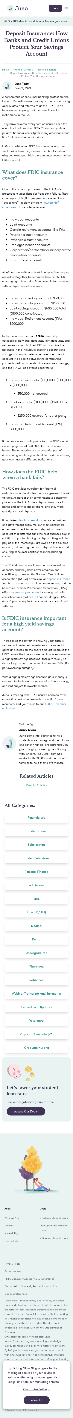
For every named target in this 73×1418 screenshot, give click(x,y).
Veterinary (36, 1020)
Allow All (36, 1400)
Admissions (36, 885)
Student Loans (36, 831)
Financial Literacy (23, 69)
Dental (36, 939)
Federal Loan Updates (36, 1007)
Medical (36, 926)
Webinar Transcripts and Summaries (36, 993)
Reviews (8, 1225)
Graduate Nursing (36, 1047)
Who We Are (11, 1217)
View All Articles (36, 785)
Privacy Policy (12, 1263)
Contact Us (11, 1241)
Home (5, 69)
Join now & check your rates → (51, 21)
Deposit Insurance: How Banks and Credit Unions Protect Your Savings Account (38, 74)
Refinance (36, 980)
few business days (30, 520)
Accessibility (11, 1233)
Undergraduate (36, 953)
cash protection (28, 592)
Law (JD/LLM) (36, 912)
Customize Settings (36, 1389)
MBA (36, 899)
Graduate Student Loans (53, 1217)
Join (55, 8)
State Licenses (12, 1271)
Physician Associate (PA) (36, 1034)
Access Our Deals (26, 1111)
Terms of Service (24, 1410)
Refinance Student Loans (53, 1238)
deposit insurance (58, 579)
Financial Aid (36, 817)
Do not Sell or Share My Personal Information (30, 1286)
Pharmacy (36, 966)
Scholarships (36, 844)
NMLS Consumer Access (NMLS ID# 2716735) (29, 1278)
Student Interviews (36, 858)
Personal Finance (46, 69)
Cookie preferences (15, 1293)
